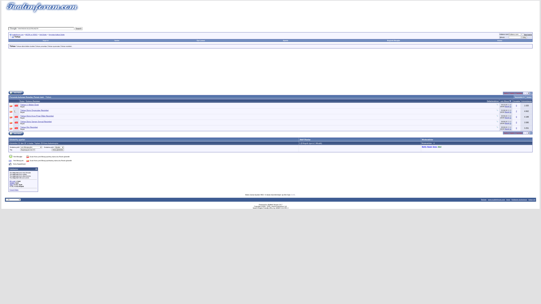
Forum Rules (14, 190)
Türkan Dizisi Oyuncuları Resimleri (34, 110)
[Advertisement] (219, 20)
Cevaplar (516, 101)
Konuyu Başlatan (33, 101)
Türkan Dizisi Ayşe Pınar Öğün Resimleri (37, 116)
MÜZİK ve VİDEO (31, 34)
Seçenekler (519, 97)
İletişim (483, 200)
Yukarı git (531, 200)
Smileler (12, 183)
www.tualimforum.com (496, 200)
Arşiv (508, 200)
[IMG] (11, 184)
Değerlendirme (493, 101)
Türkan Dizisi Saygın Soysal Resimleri (36, 122)
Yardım (116, 40)
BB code (12, 181)
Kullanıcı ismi (504, 34)
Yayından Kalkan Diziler (57, 34)
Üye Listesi (201, 40)
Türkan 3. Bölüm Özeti (29, 105)
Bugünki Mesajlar (393, 40)
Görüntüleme (526, 101)
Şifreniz (502, 37)
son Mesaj (504, 101)
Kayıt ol (45, 40)
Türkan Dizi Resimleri (29, 127)
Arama (499, 40)
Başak (22, 107)
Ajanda (285, 40)
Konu (22, 101)
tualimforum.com (18, 34)
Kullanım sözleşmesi (519, 200)
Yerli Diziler (43, 34)
